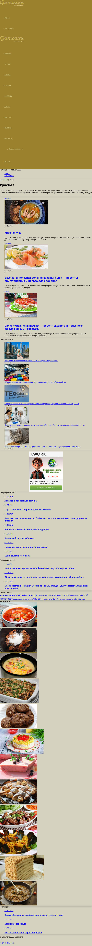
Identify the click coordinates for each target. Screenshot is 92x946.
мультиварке (64, 595)
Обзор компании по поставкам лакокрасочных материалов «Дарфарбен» (35, 382)
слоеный (68, 599)
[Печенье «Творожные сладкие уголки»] (18, 804)
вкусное (3, 595)
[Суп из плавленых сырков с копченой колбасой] (18, 677)
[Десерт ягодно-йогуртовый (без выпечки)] (18, 778)
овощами (73, 595)
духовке (37, 595)
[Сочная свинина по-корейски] (18, 829)
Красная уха (12, 232)
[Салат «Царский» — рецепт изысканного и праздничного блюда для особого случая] (22, 753)
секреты (62, 599)
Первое (7, 64)
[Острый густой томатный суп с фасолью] (18, 627)
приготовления (20, 599)
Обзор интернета (16, 149)
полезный (84, 595)
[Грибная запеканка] (19, 702)
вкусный (16, 595)
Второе (7, 75)
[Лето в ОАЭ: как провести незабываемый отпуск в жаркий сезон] (16, 359)
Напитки (8, 128)
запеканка (44, 595)
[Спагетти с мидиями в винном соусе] (18, 854)
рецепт (38, 598)
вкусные (8, 595)
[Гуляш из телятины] (18, 905)
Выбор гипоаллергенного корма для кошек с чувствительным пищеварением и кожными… (42, 447)
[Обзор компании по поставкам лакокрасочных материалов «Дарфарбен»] (16, 380)
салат (55, 598)
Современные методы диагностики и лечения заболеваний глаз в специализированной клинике (44, 425)
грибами (24, 595)
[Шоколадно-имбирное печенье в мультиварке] (18, 728)
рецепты (47, 599)
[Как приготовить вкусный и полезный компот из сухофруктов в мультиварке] (18, 652)
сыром (78, 599)
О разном (8, 138)
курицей (56, 595)
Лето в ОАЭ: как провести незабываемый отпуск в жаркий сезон (31, 361)
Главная (3, 180)
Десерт (7, 107)
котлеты (50, 595)
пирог (77, 595)
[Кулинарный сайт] (12, 5)
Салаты (7, 85)
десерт (30, 595)
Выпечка (8, 96)
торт (83, 599)
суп (73, 599)
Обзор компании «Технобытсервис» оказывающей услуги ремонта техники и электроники (41, 404)
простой (31, 599)
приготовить (7, 598)
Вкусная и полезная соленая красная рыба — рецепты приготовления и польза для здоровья (41, 279)
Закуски (7, 117)
